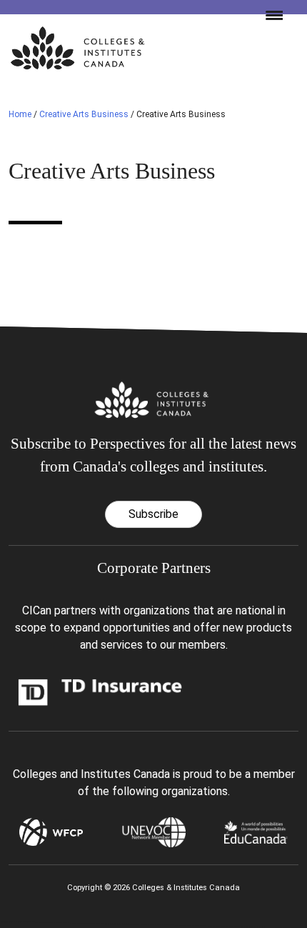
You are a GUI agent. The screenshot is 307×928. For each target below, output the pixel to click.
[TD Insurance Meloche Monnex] (100, 691)
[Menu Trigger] (268, 14)
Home (20, 114)
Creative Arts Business (84, 114)
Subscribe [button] (153, 514)
